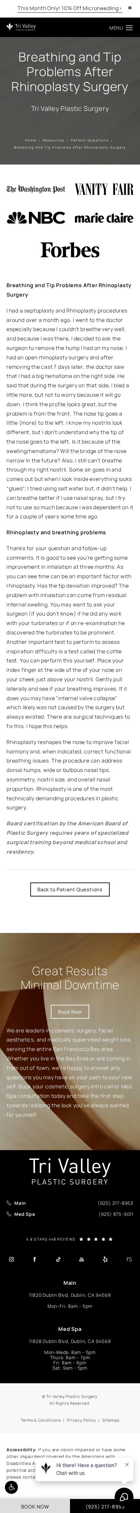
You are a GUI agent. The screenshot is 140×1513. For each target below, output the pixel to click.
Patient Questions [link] (90, 140)
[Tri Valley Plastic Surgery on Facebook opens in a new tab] (35, 1259)
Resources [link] (53, 140)
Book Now (70, 1011)
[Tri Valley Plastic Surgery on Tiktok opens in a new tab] (58, 1259)
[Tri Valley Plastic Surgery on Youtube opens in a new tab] (82, 1259)
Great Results (70, 978)
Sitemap (110, 1420)
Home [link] (30, 140)
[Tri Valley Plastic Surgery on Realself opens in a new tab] (128, 1259)
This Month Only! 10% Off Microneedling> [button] (70, 8)
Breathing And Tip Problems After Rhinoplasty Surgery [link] (70, 147)
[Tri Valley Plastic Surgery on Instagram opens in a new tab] (11, 1259)
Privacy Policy (81, 1420)
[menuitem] (11, 1259)
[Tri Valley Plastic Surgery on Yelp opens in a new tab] (105, 1259)
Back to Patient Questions (70, 889)
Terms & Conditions (41, 1420)
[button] (11, 1487)
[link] (115, 1203)
